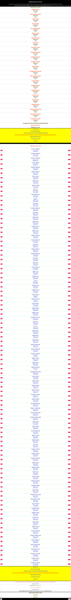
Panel (69, 150)
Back (1, 599)
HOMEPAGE (35, 597)
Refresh (35, 12)
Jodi (1, 150)
